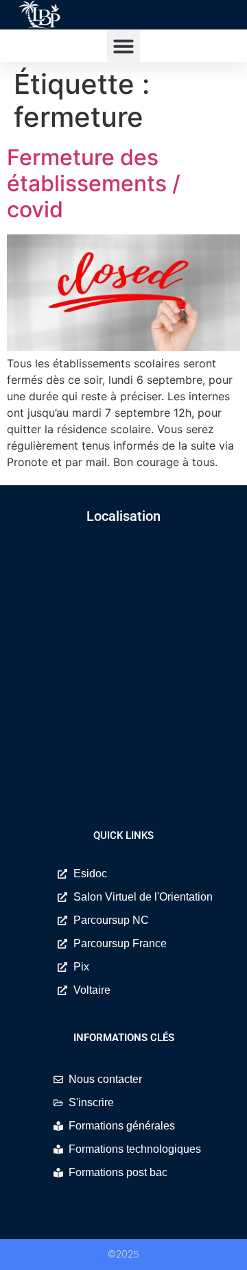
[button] (123, 45)
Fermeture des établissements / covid (93, 183)
